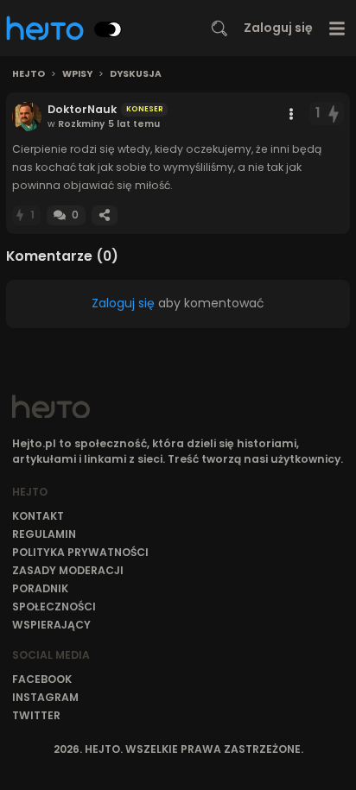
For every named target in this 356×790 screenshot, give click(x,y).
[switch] (108, 29)
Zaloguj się (278, 27)
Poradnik (40, 588)
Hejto (28, 74)
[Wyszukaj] (219, 28)
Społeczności (54, 606)
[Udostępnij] (105, 215)
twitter (36, 715)
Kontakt (38, 516)
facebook (42, 679)
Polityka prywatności (80, 552)
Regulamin (44, 534)
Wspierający (51, 624)
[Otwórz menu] (337, 28)
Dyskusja (136, 74)
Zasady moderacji (68, 570)
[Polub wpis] (334, 113)
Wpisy (77, 74)
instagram (45, 697)
